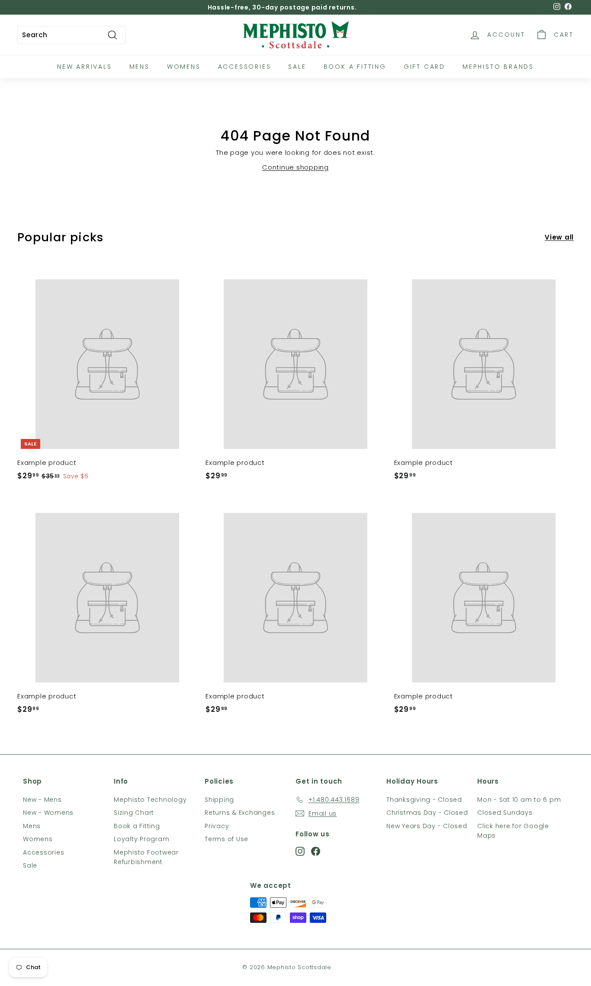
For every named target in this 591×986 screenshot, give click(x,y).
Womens (184, 66)
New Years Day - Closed (426, 826)
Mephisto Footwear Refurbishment (146, 857)
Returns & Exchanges (240, 812)
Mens (139, 66)
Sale (297, 66)
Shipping (219, 799)
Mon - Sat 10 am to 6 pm (519, 799)
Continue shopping (295, 167)
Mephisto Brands (498, 66)
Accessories (244, 66)
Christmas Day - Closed (427, 812)
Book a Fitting (137, 826)
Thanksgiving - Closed (424, 799)
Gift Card (424, 66)
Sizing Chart (134, 812)
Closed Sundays (505, 812)
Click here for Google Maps (513, 831)
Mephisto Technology (150, 799)
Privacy (217, 826)
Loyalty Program (141, 839)
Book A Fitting (355, 66)
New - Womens (48, 812)
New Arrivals (84, 66)
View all (559, 237)
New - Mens (42, 799)
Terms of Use (226, 839)
